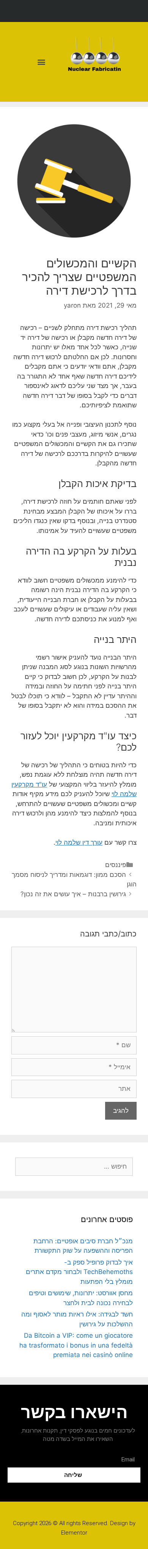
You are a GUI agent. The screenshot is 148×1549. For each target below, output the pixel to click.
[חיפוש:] (74, 1166)
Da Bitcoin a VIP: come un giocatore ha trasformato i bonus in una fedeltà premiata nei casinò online (76, 1345)
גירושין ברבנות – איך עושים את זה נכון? (73, 894)
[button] (41, 62)
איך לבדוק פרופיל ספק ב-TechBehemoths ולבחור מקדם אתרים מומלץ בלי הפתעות (79, 1271)
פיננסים (115, 865)
